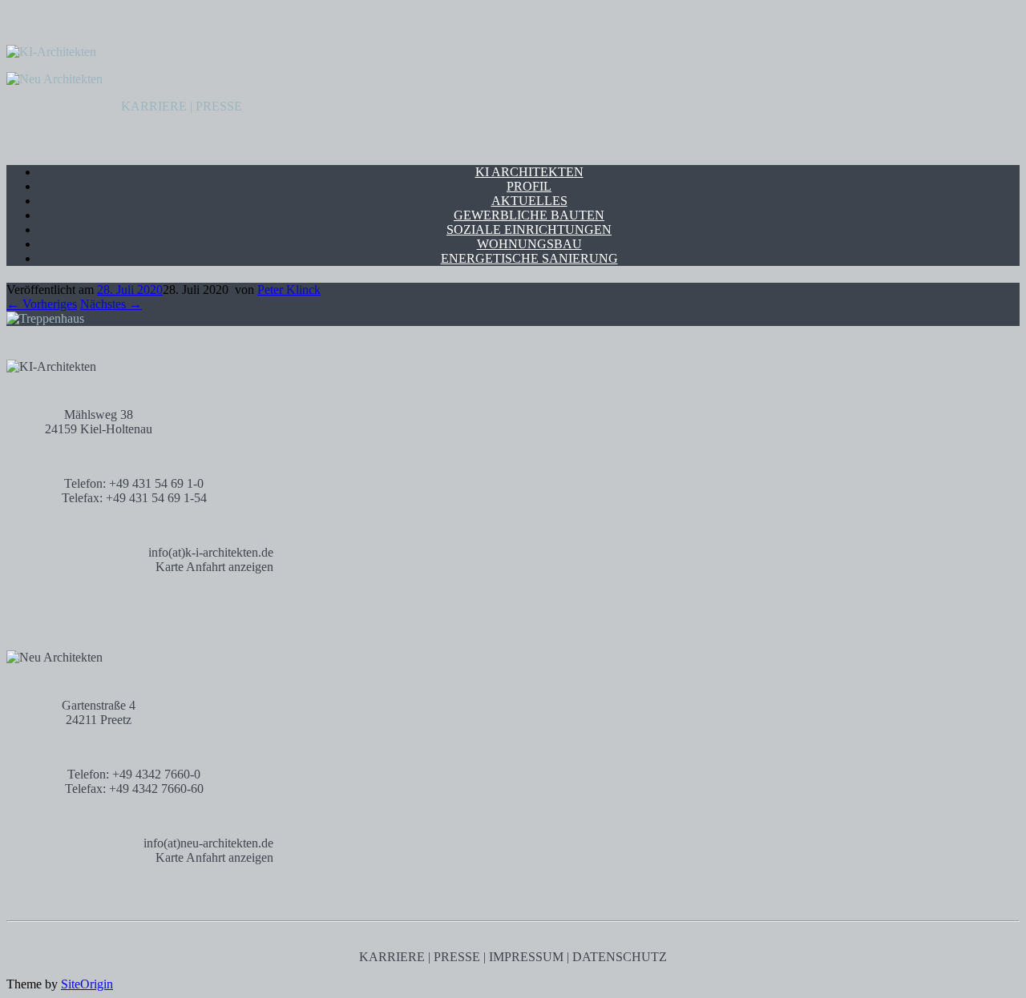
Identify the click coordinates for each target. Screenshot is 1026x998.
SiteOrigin (87, 984)
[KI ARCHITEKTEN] (51, 51)
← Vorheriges (41, 304)
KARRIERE (154, 106)
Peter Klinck (289, 289)
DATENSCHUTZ (619, 957)
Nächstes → (111, 304)
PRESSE (219, 106)
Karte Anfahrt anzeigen (214, 566)
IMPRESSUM (526, 957)
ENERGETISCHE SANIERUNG (529, 258)
